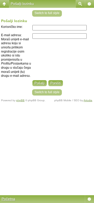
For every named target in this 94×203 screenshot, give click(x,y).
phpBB (20, 100)
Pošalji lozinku (22, 4)
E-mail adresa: (11, 35)
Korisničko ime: (12, 27)
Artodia (88, 100)
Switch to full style (47, 13)
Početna (8, 199)
